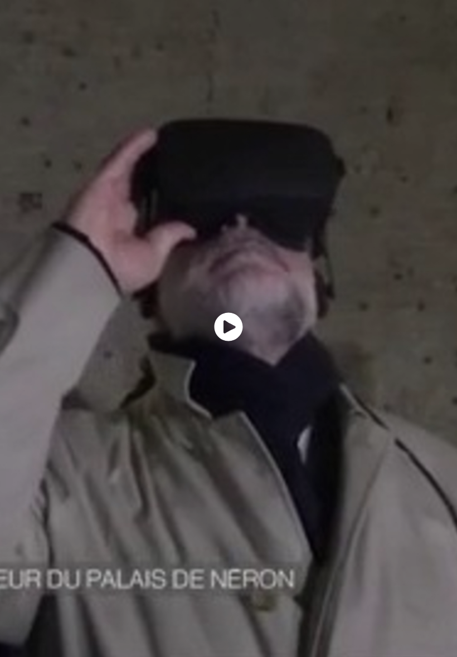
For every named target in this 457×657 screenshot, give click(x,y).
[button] (228, 327)
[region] (228, 328)
